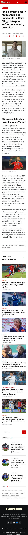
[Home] (14, 509)
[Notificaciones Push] (17, 2)
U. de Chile (14, 473)
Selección (4, 280)
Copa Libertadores (14, 493)
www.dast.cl (18, 534)
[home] (5, 2)
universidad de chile (12, 490)
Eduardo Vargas (6, 247)
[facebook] (9, 36)
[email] (23, 36)
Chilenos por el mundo (8, 387)
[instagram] (8, 522)
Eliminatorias (22, 245)
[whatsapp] (19, 36)
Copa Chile (15, 498)
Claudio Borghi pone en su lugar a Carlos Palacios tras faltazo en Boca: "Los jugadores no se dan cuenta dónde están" (13, 392)
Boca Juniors (22, 498)
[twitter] (13, 36)
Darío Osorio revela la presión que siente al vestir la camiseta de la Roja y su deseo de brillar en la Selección (13, 285)
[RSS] (20, 522)
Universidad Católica (7, 498)
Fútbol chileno (15, 442)
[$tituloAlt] (5, 447)
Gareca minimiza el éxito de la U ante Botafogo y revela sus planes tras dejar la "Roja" (13, 312)
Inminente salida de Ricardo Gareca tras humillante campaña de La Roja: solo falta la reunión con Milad (14, 364)
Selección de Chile (13, 245)
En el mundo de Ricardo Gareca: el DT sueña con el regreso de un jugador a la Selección (13, 338)
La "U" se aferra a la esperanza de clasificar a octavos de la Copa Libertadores (18, 477)
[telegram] (16, 36)
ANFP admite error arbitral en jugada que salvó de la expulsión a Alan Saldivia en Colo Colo (18, 448)
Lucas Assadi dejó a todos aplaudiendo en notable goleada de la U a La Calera (18, 463)
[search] (24, 432)
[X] (14, 522)
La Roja (20, 490)
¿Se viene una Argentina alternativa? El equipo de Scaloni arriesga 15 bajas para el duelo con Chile (13, 420)
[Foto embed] (14, 163)
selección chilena (15, 495)
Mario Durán (7, 33)
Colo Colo (4, 490)
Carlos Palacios (5, 495)
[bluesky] (17, 522)
